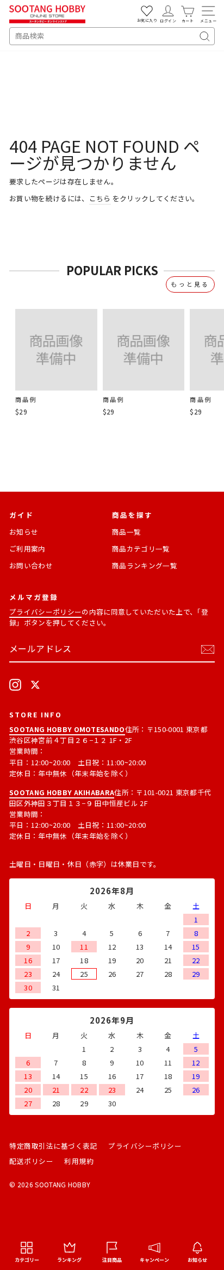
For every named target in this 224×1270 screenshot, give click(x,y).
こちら (100, 198)
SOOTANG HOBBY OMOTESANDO (67, 729)
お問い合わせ (31, 565)
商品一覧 (126, 531)
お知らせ (23, 531)
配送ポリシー (31, 1161)
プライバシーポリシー (45, 611)
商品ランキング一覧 (144, 565)
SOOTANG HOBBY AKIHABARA (61, 792)
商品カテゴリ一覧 (141, 548)
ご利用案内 (27, 548)
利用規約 (79, 1161)
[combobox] (112, 36)
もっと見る (190, 284)
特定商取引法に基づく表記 (53, 1146)
